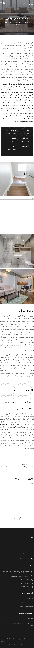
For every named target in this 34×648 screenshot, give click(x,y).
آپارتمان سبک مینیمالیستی (17, 496)
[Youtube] (31, 559)
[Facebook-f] (30, 455)
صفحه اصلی (27, 22)
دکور (11, 22)
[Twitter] (33, 455)
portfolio (18, 22)
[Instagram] (23, 455)
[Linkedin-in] (26, 455)
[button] (19, 518)
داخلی (19, 500)
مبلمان (5, 22)
